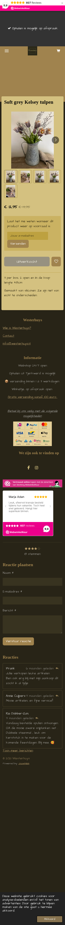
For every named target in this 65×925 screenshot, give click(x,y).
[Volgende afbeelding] (55, 140)
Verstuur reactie (18, 641)
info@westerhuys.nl (17, 344)
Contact (8, 336)
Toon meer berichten (18, 751)
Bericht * (9, 610)
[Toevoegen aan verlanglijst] (56, 261)
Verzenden (18, 244)
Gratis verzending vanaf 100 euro (32, 397)
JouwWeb (23, 763)
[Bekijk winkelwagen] (58, 50)
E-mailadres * (12, 592)
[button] (10, 176)
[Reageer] (57, 668)
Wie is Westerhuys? (17, 328)
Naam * (8, 573)
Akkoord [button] (49, 919)
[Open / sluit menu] (7, 50)
